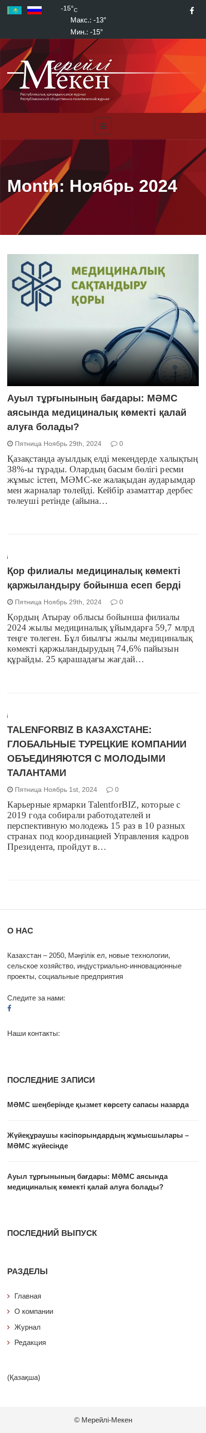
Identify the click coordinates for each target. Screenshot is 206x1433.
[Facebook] (192, 10)
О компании (33, 1311)
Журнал (27, 1327)
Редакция (30, 1342)
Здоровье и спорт (50, 381)
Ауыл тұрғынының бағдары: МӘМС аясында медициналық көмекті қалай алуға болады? (96, 412)
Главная (27, 1296)
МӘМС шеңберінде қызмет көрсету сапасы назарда (98, 1104)
